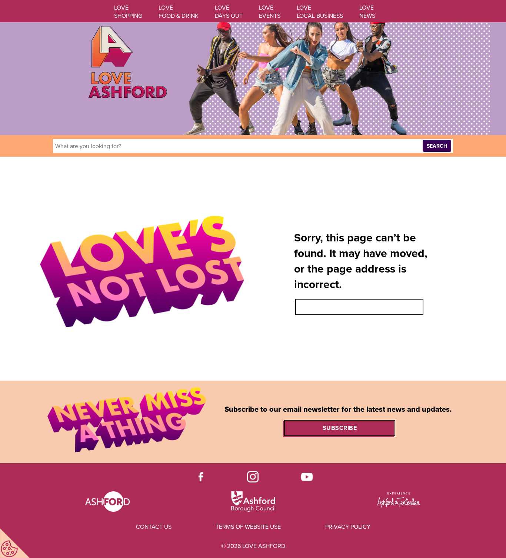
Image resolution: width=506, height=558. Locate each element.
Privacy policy (347, 527)
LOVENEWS (367, 11)
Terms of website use (248, 527)
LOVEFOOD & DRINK (179, 11)
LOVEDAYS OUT (229, 11)
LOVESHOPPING (128, 11)
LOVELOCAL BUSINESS (320, 11)
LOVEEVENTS (269, 11)
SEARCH (437, 146)
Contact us (154, 527)
